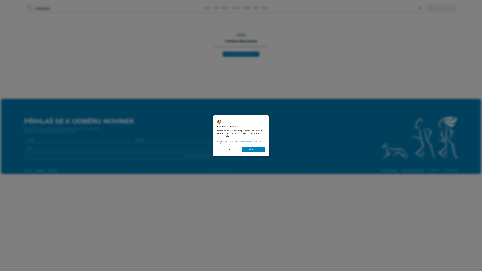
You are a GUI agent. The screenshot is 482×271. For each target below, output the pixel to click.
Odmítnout (228, 149)
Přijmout (253, 149)
